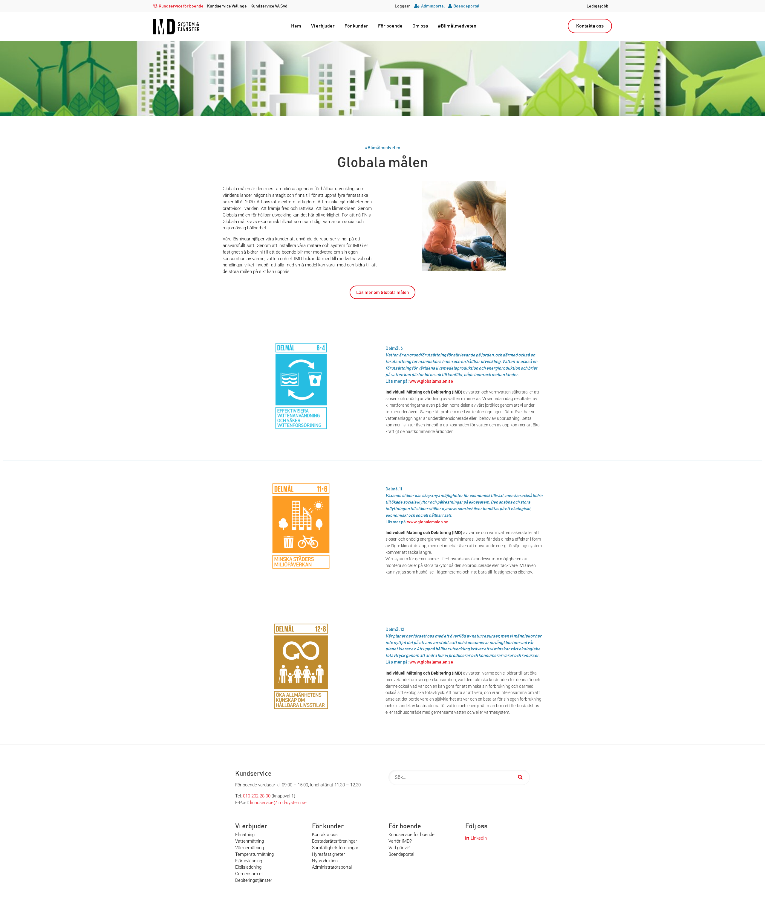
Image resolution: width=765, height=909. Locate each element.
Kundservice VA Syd (268, 6)
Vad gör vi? (399, 847)
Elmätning (245, 834)
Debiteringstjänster (253, 880)
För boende (390, 26)
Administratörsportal (332, 867)
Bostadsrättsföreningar (334, 841)
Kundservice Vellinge (227, 6)
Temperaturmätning (254, 854)
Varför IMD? (400, 841)
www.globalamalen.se (431, 381)
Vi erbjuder (323, 26)
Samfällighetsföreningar (335, 847)
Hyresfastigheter (328, 854)
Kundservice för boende (181, 6)
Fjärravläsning (248, 861)
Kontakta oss (590, 26)
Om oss (420, 26)
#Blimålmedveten (457, 26)
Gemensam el (248, 873)
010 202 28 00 (256, 796)
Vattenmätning (249, 841)
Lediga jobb (597, 6)
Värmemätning (249, 847)
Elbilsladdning (248, 867)
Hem (296, 26)
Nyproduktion (325, 861)
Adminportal (433, 6)
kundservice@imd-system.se (278, 802)
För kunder (356, 26)
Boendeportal (466, 6)
